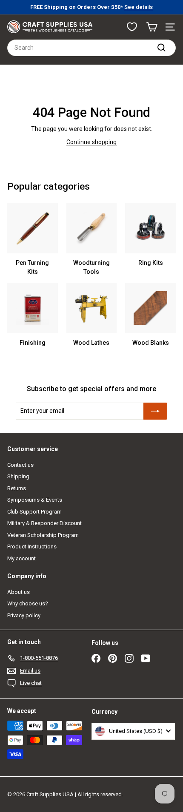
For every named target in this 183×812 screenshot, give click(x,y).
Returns (16, 488)
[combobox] (91, 48)
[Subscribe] (155, 411)
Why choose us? (27, 603)
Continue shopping (91, 142)
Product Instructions (32, 546)
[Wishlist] (132, 26)
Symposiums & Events (34, 500)
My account (21, 558)
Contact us (20, 465)
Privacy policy (23, 615)
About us (18, 592)
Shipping (18, 476)
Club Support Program (34, 511)
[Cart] (152, 27)
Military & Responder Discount (44, 523)
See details (138, 7)
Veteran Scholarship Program (43, 535)
